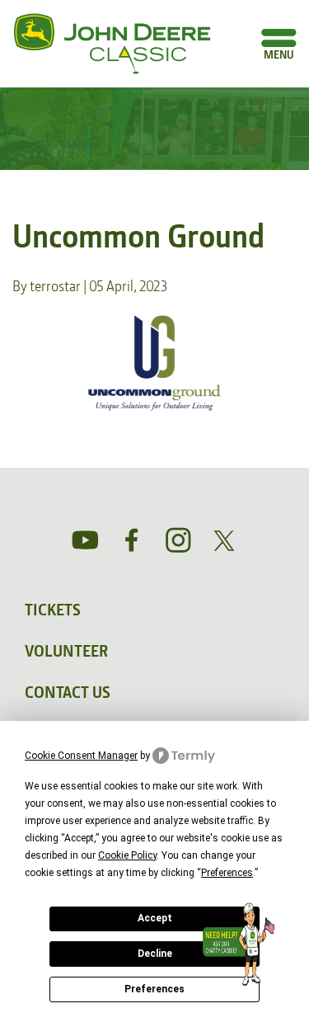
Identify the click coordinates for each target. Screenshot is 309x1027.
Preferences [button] (227, 873)
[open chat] (242, 945)
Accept (155, 918)
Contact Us (67, 692)
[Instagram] (178, 540)
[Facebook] (132, 540)
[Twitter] (224, 540)
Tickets (53, 609)
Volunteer (66, 651)
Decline (155, 953)
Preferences (154, 989)
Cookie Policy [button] (127, 855)
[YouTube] (86, 540)
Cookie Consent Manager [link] (81, 755)
